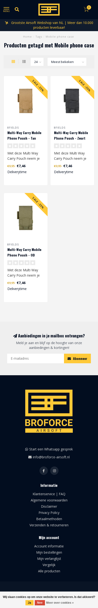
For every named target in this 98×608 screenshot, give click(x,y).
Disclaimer (49, 506)
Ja (29, 602)
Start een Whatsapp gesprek (51, 449)
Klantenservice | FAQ (49, 494)
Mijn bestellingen (49, 552)
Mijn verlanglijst (49, 558)
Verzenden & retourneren (49, 525)
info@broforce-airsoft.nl (51, 457)
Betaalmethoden (49, 519)
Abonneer (79, 358)
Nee (40, 602)
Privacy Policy (49, 512)
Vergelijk (49, 565)
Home (27, 36)
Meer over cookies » (60, 602)
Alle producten (49, 571)
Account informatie (49, 546)
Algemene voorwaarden (49, 500)
